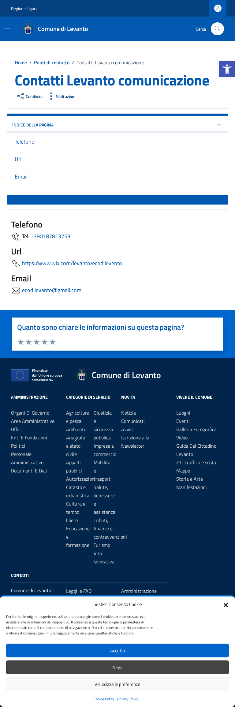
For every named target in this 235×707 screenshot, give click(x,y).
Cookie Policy (104, 699)
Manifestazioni (191, 487)
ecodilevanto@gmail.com (51, 290)
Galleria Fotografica (196, 429)
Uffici (16, 429)
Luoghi (183, 412)
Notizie (128, 412)
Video (182, 437)
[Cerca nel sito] (217, 29)
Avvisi (127, 429)
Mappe (183, 470)
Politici (18, 445)
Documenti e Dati (29, 470)
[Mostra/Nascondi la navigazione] (7, 28)
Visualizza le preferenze (117, 684)
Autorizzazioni (81, 479)
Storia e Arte (189, 479)
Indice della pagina (33, 125)
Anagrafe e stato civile (75, 446)
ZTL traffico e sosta (196, 462)
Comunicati (133, 421)
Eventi (183, 421)
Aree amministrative (32, 421)
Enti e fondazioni (29, 437)
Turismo (102, 545)
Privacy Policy (128, 699)
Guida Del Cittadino (196, 445)
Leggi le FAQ (79, 591)
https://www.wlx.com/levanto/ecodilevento (72, 263)
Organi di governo (30, 412)
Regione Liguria (25, 8)
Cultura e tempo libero (75, 512)
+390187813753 (50, 236)
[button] (227, 69)
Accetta (117, 650)
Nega (117, 667)
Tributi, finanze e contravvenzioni (110, 528)
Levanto (184, 454)
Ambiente (76, 429)
